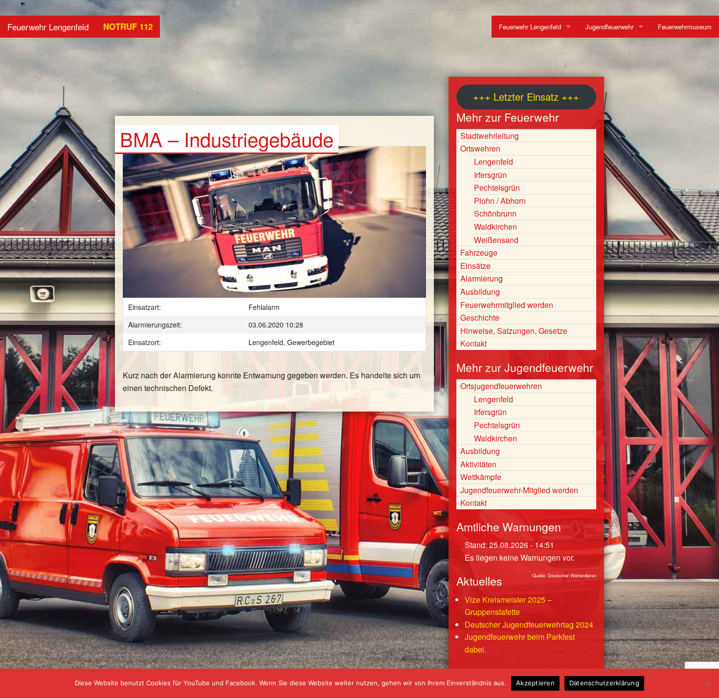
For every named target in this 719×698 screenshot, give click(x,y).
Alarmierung (481, 278)
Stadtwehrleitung (489, 135)
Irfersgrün (490, 174)
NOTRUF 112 (128, 26)
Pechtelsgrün (497, 187)
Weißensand (496, 239)
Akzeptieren (535, 683)
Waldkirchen (495, 226)
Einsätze (475, 265)
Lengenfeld (493, 161)
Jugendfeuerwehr (609, 26)
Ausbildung (480, 291)
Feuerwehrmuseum (685, 26)
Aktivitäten (478, 464)
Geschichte (479, 317)
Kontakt (473, 343)
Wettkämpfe (480, 476)
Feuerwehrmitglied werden (506, 304)
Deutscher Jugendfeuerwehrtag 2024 (529, 624)
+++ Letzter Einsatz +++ (526, 96)
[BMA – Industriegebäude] (274, 226)
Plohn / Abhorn (500, 200)
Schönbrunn (495, 213)
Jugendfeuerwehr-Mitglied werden (519, 490)
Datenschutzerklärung (604, 683)
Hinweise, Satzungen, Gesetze (513, 330)
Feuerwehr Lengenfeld (48, 27)
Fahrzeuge (478, 252)
